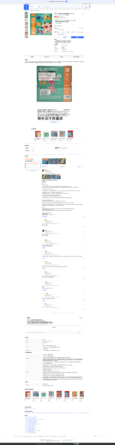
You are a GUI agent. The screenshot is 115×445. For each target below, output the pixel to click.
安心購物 (45, 436)
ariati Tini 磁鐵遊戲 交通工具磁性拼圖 (29, 422)
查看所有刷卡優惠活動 (60, 29)
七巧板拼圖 (33, 408)
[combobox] (80, 167)
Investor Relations (19, 436)
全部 (39, 6)
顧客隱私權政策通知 (40, 436)
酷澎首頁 (26, 10)
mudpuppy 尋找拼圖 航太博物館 (29, 429)
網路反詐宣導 (64, 436)
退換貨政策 (30, 436)
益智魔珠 (30, 408)
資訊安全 (48, 436)
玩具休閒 (29, 10)
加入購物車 (64, 37)
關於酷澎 (15, 436)
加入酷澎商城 (59, 436)
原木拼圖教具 (37, 10)
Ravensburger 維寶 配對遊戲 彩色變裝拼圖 (30, 421)
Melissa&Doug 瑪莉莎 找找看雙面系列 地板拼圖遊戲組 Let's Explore (33, 419)
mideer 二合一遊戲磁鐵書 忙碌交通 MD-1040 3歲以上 (31, 430)
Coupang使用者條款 (25, 436)
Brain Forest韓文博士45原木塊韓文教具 (30, 427)
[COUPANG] (43, 440)
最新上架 (46, 166)
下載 (66, 1)
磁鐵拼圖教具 (26, 408)
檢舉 (79, 332)
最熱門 (43, 166)
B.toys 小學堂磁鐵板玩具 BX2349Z (29, 420)
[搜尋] (83, 6)
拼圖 (34, 10)
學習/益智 (32, 10)
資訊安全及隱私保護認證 (54, 436)
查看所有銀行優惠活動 (60, 34)
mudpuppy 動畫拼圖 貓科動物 (29, 428)
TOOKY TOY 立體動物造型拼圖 (29, 431)
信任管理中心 (34, 436)
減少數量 (57, 36)
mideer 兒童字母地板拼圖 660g (29, 418)
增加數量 (57, 37)
